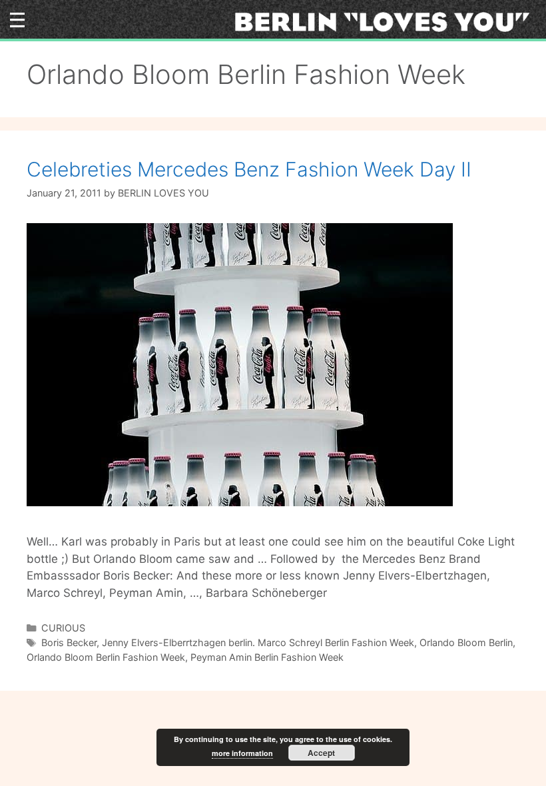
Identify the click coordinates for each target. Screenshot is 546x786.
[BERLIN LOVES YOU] (386, 21)
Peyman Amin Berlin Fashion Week (267, 657)
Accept (321, 753)
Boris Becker (69, 642)
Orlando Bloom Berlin (466, 642)
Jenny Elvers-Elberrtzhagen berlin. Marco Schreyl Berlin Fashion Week (258, 642)
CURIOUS (63, 627)
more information (242, 753)
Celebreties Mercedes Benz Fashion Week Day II (249, 169)
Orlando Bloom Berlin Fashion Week (106, 657)
